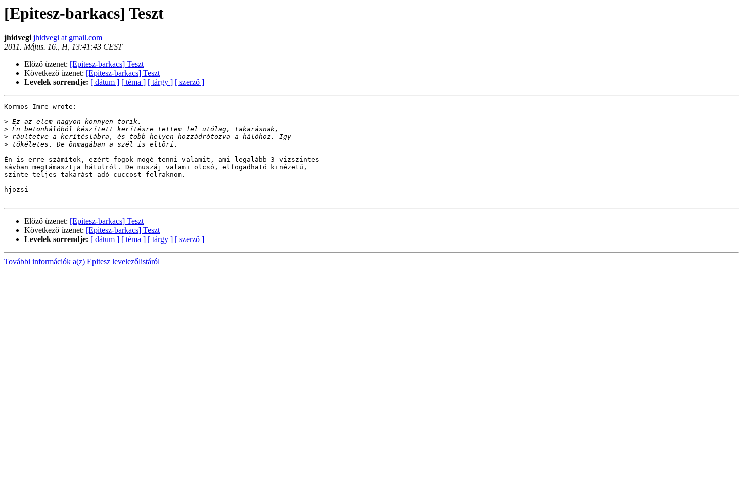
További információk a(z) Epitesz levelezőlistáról (82, 261)
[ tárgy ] (160, 82)
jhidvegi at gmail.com (67, 37)
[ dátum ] (104, 82)
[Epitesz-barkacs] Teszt (107, 64)
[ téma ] (133, 82)
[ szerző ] (189, 82)
